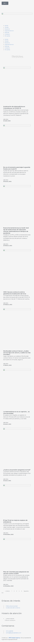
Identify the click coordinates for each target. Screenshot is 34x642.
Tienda (6, 27)
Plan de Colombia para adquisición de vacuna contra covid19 (16, 572)
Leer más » (5, 119)
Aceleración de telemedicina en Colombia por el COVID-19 (14, 107)
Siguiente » (26, 591)
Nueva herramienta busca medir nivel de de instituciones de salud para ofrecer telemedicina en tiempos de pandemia (16, 230)
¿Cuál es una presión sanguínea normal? (16, 470)
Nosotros (7, 29)
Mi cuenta (7, 36)
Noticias (7, 32)
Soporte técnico (9, 30)
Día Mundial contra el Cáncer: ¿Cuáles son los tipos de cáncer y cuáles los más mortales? (17, 352)
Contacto (7, 34)
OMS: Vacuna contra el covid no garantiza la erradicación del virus (14, 293)
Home (6, 25)
